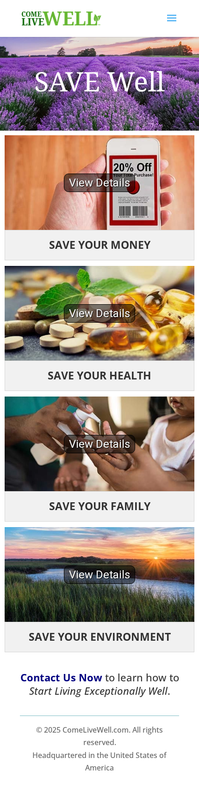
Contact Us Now (61, 677)
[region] (99, 182)
